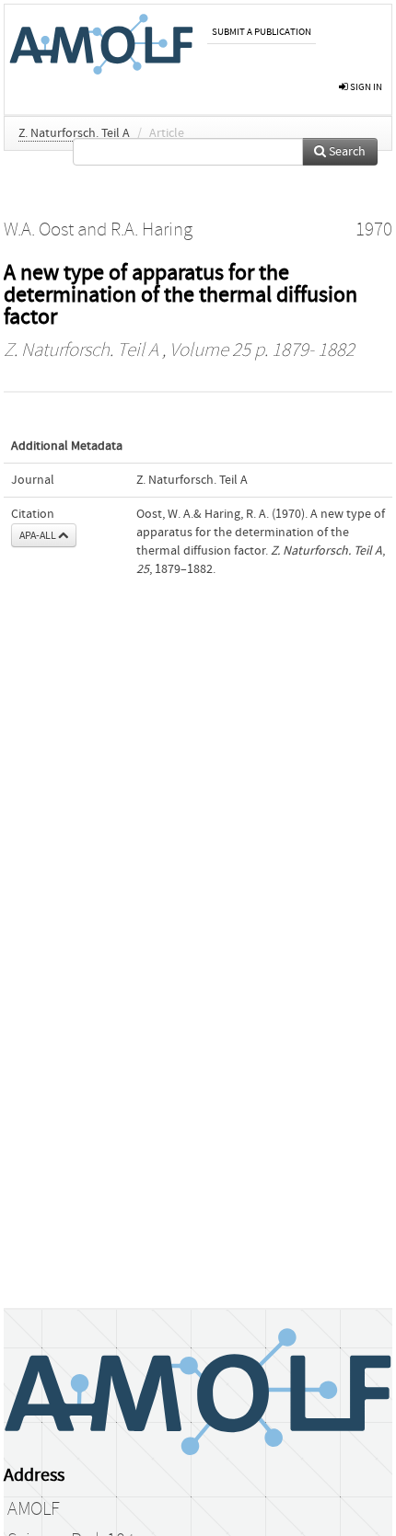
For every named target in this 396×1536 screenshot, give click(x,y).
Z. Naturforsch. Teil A (74, 133)
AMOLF (33, 1509)
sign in (365, 87)
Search (346, 151)
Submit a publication (261, 32)
